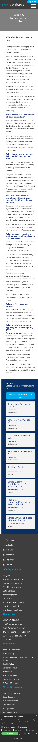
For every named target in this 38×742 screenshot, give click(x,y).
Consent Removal (10, 668)
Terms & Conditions (11, 649)
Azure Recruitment (11, 712)
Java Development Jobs (12, 610)
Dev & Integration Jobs (12, 583)
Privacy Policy (8, 653)
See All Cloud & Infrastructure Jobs (20, 395)
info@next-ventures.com (13, 624)
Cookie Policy (8, 664)
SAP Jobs (6, 575)
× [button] (36, 715)
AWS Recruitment (10, 701)
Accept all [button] (10, 733)
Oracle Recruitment (11, 679)
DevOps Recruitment (11, 693)
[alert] (19, 728)
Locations (7, 639)
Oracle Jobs (7, 598)
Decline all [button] (27, 733)
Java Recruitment (10, 704)
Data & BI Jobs (9, 591)
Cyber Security (9, 697)
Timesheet (7, 671)
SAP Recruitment (10, 675)
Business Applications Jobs (14, 579)
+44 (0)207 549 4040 (11, 620)
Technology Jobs (10, 594)
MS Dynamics (8, 708)
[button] (32, 1)
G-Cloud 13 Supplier (11, 683)
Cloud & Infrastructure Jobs (14, 587)
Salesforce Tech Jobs (11, 606)
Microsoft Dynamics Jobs (13, 602)
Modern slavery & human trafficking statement (18, 658)
